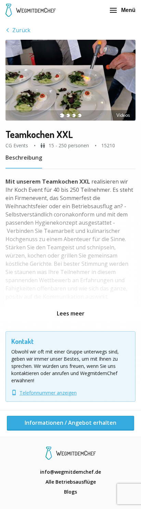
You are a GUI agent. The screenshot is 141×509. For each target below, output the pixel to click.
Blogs (70, 491)
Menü (128, 10)
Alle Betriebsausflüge (71, 482)
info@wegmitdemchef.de (70, 472)
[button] (70, 80)
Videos (123, 115)
